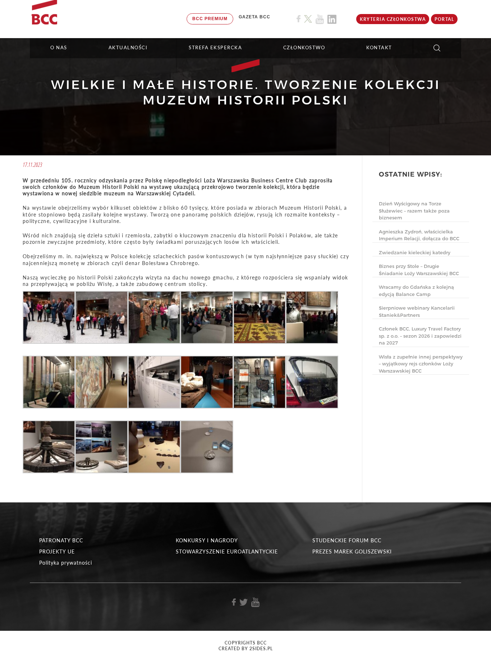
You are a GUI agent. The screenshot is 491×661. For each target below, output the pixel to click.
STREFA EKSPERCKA (215, 47)
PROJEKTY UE (57, 551)
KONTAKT (379, 47)
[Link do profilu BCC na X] (308, 19)
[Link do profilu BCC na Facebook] (298, 19)
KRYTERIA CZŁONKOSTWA (393, 19)
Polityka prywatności (65, 563)
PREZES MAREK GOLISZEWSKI (352, 551)
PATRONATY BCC (61, 540)
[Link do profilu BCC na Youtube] (320, 19)
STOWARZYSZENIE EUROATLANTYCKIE (227, 551)
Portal (444, 19)
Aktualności (128, 47)
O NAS (58, 47)
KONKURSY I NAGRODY (207, 540)
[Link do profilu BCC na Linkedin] (332, 19)
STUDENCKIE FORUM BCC (346, 540)
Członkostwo (304, 47)
